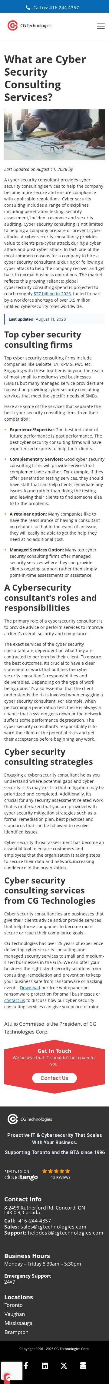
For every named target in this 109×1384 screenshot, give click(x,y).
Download (30, 987)
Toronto (14, 1304)
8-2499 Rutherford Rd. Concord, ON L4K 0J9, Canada (44, 1210)
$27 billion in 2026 (52, 294)
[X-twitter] (64, 1365)
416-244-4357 (34, 1220)
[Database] (83, 1365)
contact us (14, 1000)
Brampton (16, 1332)
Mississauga (18, 1323)
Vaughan (15, 1313)
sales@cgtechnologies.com (53, 1226)
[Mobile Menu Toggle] (101, 26)
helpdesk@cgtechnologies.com (65, 1232)
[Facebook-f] (26, 1365)
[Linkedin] (45, 1365)
